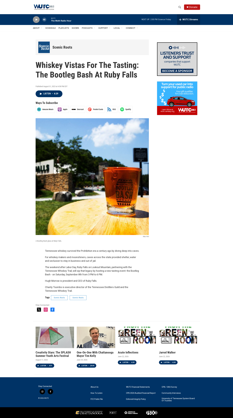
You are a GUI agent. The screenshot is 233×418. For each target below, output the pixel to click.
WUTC (46, 398)
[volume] (44, 20)
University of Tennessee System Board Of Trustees (178, 399)
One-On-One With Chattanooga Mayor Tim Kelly (95, 354)
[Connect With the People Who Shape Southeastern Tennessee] (177, 59)
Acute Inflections (128, 352)
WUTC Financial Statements (138, 387)
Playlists (64, 28)
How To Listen (96, 393)
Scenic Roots (62, 47)
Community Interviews (171, 393)
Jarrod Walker (167, 352)
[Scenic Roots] (44, 47)
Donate (193, 7)
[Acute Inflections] (137, 337)
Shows (75, 28)
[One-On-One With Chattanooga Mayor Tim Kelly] (96, 337)
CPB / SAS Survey (169, 387)
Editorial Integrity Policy (136, 399)
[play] (36, 19)
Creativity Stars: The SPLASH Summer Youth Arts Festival (53, 354)
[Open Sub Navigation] (42, 28)
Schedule (50, 28)
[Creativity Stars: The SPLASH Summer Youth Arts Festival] (55, 337)
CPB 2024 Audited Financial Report (141, 393)
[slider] (48, 19)
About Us (94, 387)
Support (103, 28)
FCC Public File (97, 399)
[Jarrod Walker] (178, 337)
